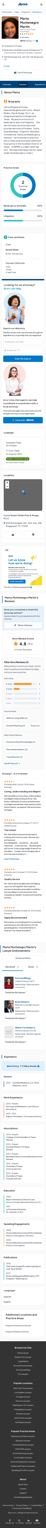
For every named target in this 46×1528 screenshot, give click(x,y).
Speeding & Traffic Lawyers (23, 1470)
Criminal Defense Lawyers (23, 1445)
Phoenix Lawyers (23, 1414)
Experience (40, 84)
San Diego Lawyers (23, 1422)
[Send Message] (13, 534)
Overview (7, 84)
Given (33, 966)
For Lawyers (23, 1374)
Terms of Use (7, 1505)
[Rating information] (37, 41)
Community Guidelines (22, 1508)
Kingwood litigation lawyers (17, 1331)
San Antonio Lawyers (23, 1418)
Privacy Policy (22, 1505)
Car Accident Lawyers (23, 1457)
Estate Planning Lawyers (23, 1453)
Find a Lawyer (23, 1353)
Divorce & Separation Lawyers (23, 1462)
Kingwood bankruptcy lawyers (18, 1325)
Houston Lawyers (23, 1401)
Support (23, 1493)
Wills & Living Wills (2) (17, 718)
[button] (23, 492)
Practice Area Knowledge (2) (20, 742)
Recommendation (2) (17, 749)
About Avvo (23, 1484)
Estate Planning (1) (15, 725)
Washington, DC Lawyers (23, 1405)
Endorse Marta (23, 958)
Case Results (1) (14, 757)
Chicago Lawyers (23, 1397)
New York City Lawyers (23, 1388)
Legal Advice (23, 1361)
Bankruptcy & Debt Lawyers (23, 1436)
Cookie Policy (36, 1505)
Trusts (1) (34, 725)
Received (12, 966)
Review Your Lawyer (23, 1357)
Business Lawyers (23, 1440)
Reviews (23, 84)
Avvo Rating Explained (23, 1497)
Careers (23, 1488)
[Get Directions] (33, 534)
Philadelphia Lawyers (23, 1409)
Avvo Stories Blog (23, 1370)
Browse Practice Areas (23, 1365)
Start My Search (23, 358)
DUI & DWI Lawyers (23, 1449)
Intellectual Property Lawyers (23, 1466)
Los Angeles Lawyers (23, 1392)
